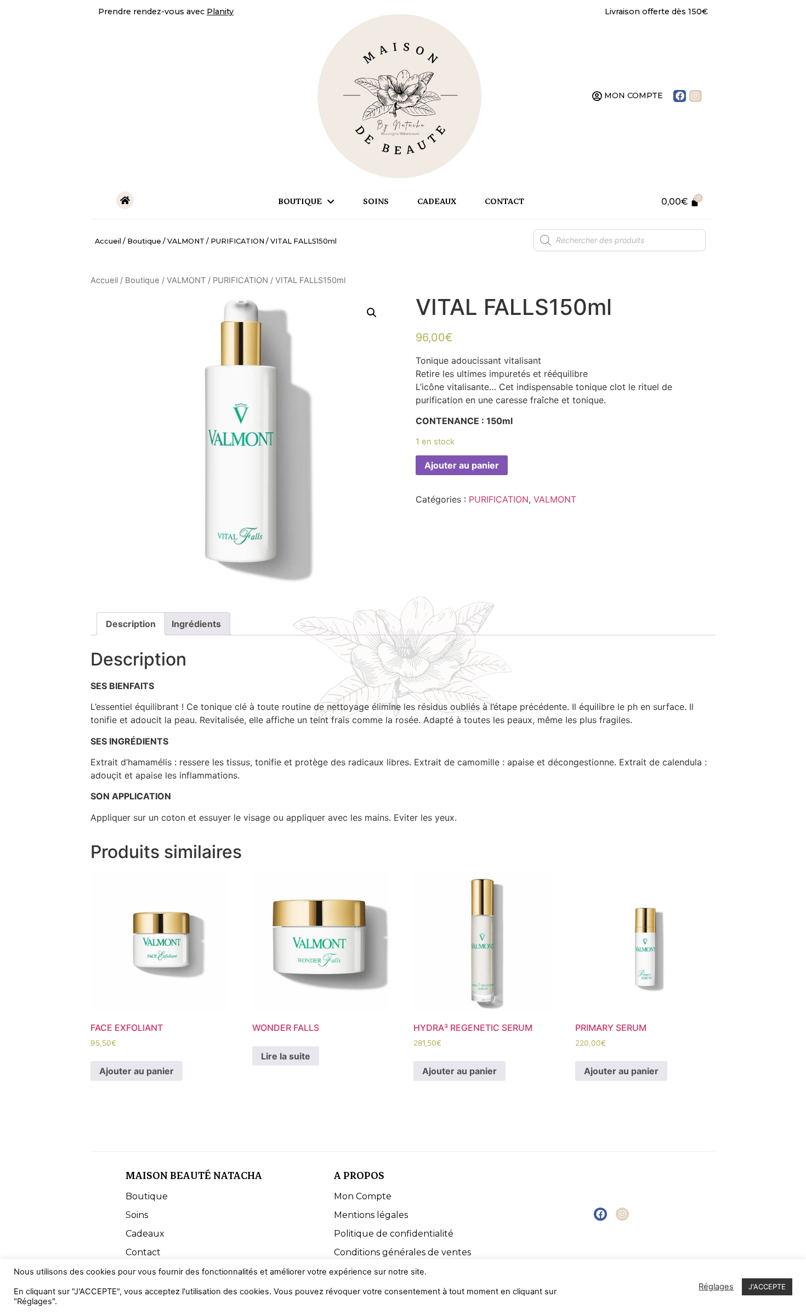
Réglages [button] (716, 1287)
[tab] (131, 623)
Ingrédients (196, 623)
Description (131, 623)
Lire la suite (285, 1056)
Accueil (108, 241)
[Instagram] (695, 96)
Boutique (300, 201)
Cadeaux (436, 201)
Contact (504, 201)
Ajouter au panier (461, 465)
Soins (376, 201)
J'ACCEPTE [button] (767, 1286)
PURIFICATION (237, 241)
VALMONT (186, 241)
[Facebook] (680, 96)
